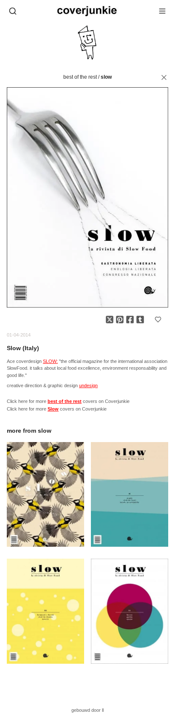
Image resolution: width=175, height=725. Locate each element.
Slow (106, 77)
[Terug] (164, 77)
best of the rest (80, 77)
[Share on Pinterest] (120, 319)
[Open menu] (162, 11)
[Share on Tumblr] (140, 319)
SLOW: (50, 361)
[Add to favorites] (158, 319)
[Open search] (13, 11)
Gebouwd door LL (87, 710)
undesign (88, 385)
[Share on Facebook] (130, 319)
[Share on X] (109, 319)
